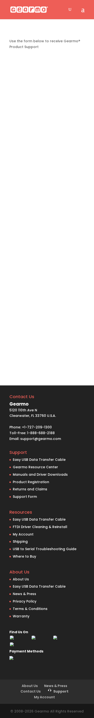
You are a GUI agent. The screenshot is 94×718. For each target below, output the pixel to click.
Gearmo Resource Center (35, 467)
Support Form (25, 496)
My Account (23, 534)
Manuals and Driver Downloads (40, 474)
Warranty (21, 616)
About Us (21, 579)
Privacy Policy (24, 601)
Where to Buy (24, 556)
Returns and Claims (30, 489)
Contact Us (30, 691)
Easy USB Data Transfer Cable (39, 459)
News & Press (24, 593)
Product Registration (31, 482)
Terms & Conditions (30, 608)
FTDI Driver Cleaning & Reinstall (40, 526)
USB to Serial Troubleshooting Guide (44, 549)
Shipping (20, 541)
